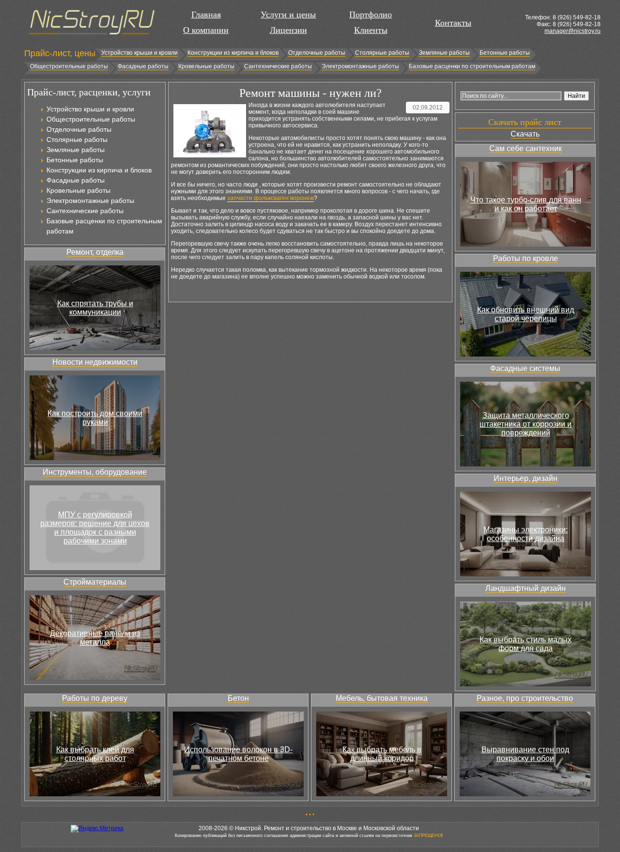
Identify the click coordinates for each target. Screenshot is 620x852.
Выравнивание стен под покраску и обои (525, 753)
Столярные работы (382, 52)
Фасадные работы (143, 66)
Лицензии (288, 30)
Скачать (525, 134)
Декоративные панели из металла (95, 637)
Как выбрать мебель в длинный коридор (381, 753)
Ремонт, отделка (95, 252)
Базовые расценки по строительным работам (472, 66)
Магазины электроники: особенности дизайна (525, 534)
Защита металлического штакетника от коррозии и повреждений (526, 424)
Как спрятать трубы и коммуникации (95, 307)
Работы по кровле (525, 258)
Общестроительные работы (69, 66)
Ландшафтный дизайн (525, 588)
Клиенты (371, 30)
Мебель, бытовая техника (382, 698)
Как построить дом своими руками (94, 417)
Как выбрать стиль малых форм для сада (526, 643)
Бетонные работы (505, 52)
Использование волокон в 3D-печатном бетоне (238, 753)
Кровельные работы (206, 66)
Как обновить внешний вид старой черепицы (525, 314)
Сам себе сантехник (525, 148)
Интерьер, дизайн (526, 478)
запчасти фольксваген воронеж (270, 198)
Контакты (453, 23)
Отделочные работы (316, 52)
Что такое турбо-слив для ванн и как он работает (525, 204)
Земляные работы (444, 52)
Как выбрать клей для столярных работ (95, 753)
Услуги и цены (288, 14)
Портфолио (370, 14)
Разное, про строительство (525, 698)
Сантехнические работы (278, 66)
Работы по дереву (94, 698)
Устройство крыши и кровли (139, 52)
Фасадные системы (525, 368)
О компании (206, 30)
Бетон (238, 698)
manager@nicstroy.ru (572, 31)
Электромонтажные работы (360, 66)
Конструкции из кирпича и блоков (233, 52)
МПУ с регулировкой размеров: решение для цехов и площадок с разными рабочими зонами (95, 528)
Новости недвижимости (95, 362)
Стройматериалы (94, 582)
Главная (206, 14)
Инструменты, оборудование (95, 472)
